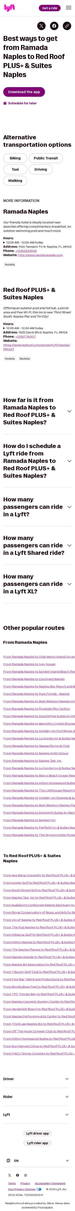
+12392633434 (26, 251)
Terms (12, 1183)
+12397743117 (25, 336)
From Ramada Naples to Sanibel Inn (29, 820)
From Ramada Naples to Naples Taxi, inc (32, 761)
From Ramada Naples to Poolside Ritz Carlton (36, 709)
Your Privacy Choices (21, 1189)
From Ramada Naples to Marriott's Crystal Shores (39, 723)
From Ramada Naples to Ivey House (29, 664)
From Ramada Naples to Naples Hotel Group (35, 753)
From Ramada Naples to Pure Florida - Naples (36, 694)
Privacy (25, 1183)
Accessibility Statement (50, 1183)
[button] (68, 7)
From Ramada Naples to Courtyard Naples (34, 679)
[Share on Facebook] (54, 26)
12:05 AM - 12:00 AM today (24, 242)
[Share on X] (41, 26)
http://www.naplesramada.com (40, 255)
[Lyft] (9, 8)
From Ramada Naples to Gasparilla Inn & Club (36, 746)
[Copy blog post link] (67, 26)
